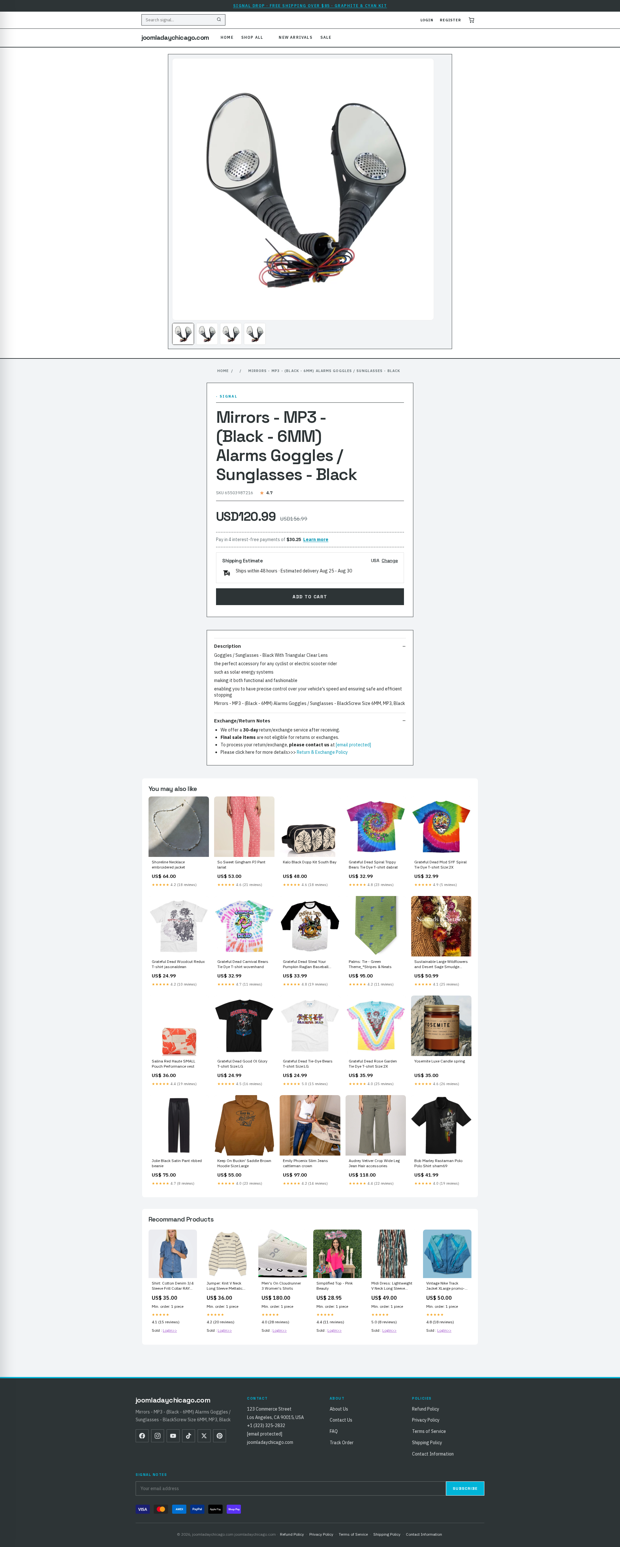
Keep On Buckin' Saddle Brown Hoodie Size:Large (244, 1163)
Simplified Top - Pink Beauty (334, 1286)
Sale (326, 37)
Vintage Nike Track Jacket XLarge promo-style (445, 1286)
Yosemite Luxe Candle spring (439, 1061)
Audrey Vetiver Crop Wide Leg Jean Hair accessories (374, 1163)
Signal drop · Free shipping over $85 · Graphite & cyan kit (310, 5)
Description (227, 646)
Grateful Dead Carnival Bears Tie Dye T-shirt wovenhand (242, 964)
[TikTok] (188, 1435)
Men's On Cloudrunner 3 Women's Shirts (281, 1286)
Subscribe (465, 1488)
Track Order (342, 1443)
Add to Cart (310, 597)
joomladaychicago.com (175, 37)
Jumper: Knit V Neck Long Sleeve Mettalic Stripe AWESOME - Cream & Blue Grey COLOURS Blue (225, 1286)
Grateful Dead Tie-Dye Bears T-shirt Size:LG (308, 1064)
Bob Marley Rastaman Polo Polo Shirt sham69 (438, 1163)
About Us (339, 1409)
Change (390, 560)
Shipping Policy (427, 1443)
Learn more (315, 539)
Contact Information (433, 1454)
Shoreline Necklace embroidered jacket (168, 864)
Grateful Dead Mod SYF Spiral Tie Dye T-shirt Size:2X (440, 864)
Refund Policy (425, 1409)
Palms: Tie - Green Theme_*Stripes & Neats (370, 964)
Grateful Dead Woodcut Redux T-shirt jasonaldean (178, 964)
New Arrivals (295, 37)
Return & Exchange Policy (322, 752)
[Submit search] (219, 20)
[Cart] (471, 20)
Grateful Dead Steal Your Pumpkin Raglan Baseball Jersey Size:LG (305, 964)
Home (227, 37)
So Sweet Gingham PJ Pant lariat (241, 864)
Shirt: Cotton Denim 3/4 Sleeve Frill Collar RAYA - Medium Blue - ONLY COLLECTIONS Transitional (172, 1286)
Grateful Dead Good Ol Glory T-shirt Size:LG (242, 1064)
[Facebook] (142, 1435)
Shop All (252, 37)
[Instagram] (157, 1435)
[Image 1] (183, 334)
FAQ (334, 1431)
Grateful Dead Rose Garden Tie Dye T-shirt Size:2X (373, 1064)
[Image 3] (231, 334)
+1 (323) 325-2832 (266, 1425)
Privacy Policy (425, 1420)
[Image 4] (255, 334)
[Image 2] (207, 334)
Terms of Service (429, 1431)
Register (450, 20)
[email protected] (353, 745)
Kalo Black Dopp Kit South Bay (309, 861)
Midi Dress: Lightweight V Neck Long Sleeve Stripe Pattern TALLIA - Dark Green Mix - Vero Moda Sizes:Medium (391, 1286)
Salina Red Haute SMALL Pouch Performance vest (173, 1064)
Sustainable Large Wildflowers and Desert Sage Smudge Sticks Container (441, 964)
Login (426, 20)
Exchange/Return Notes (242, 721)
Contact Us (341, 1420)
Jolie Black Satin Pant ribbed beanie (177, 1163)
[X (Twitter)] (204, 1435)
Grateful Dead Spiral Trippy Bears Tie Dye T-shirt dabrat (373, 864)
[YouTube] (173, 1435)
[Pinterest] (219, 1435)
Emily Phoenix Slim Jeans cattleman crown (305, 1163)
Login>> (170, 1330)
